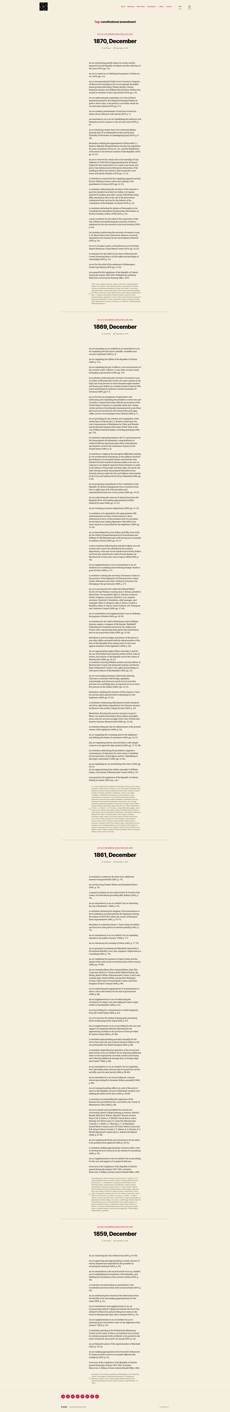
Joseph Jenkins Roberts (132, 1198)
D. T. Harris (122, 1187)
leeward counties (118, 295)
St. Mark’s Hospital (102, 1208)
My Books (131, 6)
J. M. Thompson (111, 808)
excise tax (103, 293)
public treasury (129, 1202)
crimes (106, 290)
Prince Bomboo (120, 819)
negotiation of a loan (110, 297)
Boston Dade (122, 791)
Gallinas (99, 806)
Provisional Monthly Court (114, 1202)
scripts (127, 821)
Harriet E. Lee (120, 806)
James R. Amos (103, 1378)
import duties (126, 293)
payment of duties (123, 816)
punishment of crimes (105, 299)
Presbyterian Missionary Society (102, 1381)
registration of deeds (117, 1204)
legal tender (95, 1200)
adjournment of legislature (108, 786)
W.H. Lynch (109, 827)
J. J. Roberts (99, 295)
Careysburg (116, 1183)
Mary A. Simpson (128, 814)
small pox (121, 1381)
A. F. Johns (94, 786)
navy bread (112, 816)
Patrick (108, 48)
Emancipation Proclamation (109, 801)
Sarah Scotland (119, 821)
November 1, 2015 (122, 862)
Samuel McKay (110, 1206)
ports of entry (99, 819)
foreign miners (118, 804)
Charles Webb (126, 1183)
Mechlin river (130, 1378)
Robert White (129, 1204)
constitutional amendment (106, 288)
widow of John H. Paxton (121, 827)
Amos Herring (119, 1178)
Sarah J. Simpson (107, 821)
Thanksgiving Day (134, 301)
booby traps (95, 1183)
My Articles (141, 6)
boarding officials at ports (129, 1180)
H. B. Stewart (122, 1193)
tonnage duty (122, 1208)
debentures (95, 799)
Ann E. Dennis (135, 786)
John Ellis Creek (108, 1198)
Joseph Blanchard (123, 808)
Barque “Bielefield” (130, 788)
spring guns (129, 1206)
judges (132, 808)
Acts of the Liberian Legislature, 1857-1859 (115, 1227)
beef (138, 788)
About (161, 6)
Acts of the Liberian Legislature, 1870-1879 (115, 34)
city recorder (101, 286)
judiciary (108, 295)
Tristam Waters (133, 1208)
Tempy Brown (129, 823)
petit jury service (100, 1202)
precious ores (109, 819)
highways (94, 1378)
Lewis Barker (128, 812)
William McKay (96, 1210)
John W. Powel (119, 1198)
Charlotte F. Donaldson (112, 793)
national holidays (96, 297)
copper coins (113, 1187)
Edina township (96, 1189)
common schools (129, 1185)
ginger (113, 806)
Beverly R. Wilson (114, 1180)
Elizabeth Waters (115, 1189)
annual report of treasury (107, 788)
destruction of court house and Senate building (124, 290)
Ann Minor (94, 788)
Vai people (101, 827)
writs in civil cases (108, 832)
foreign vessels (129, 804)
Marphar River (96, 814)
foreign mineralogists (106, 804)
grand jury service (111, 1193)
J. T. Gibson (133, 1195)
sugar (122, 823)
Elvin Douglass (126, 1189)
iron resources (101, 1195)
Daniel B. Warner (131, 1187)
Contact (169, 6)
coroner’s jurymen (123, 795)
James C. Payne (96, 1198)
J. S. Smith (125, 1195)
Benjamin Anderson (97, 791)
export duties (99, 1191)
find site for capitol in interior (113, 1191)
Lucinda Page (123, 1200)
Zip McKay (105, 1210)
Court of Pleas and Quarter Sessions (123, 797)
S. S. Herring (100, 1206)
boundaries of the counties (100, 1374)
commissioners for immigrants (114, 1185)
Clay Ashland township (113, 286)
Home (123, 6)
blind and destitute (111, 791)
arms (97, 284)
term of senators (120, 825)
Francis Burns (128, 1191)
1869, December (115, 326)
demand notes (104, 799)
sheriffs (117, 823)
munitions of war (129, 295)
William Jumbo (127, 829)
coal (127, 793)
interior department (132, 806)
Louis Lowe (114, 1200)
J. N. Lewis (117, 1195)
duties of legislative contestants (120, 799)
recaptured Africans (103, 1204)
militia (101, 816)
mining (106, 816)
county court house (122, 288)
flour (129, 801)
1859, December (115, 1233)
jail (104, 295)
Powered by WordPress (77, 1407)
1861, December (115, 854)
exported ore (122, 801)
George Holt (100, 1193)
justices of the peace (108, 810)
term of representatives (106, 825)
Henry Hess (130, 1193)
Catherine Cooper (133, 791)
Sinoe (115, 1381)
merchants (94, 816)
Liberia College (105, 1200)
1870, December (115, 41)
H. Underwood (129, 1376)
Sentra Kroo (110, 823)
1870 (93, 284)
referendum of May (119, 299)
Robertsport (100, 301)
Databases (151, 6)
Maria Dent (136, 812)
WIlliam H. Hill (134, 827)
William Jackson (96, 829)
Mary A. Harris (117, 814)
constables (95, 795)
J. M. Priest (110, 1195)
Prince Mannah (130, 819)
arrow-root (119, 788)
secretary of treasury (111, 301)
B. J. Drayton (129, 1178)
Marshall (131, 1200)
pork (93, 819)
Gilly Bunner (107, 806)
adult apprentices (97, 1178)
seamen (132, 821)
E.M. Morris (95, 293)
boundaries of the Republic (118, 1374)
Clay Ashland (101, 1376)
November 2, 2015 (122, 48)
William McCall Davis (98, 303)
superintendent (130, 1381)
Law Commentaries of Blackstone (112, 812)
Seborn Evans (120, 1206)
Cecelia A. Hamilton (97, 793)
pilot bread (133, 816)
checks (123, 793)
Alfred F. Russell (109, 1178)
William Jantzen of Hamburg (112, 829)
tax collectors (123, 301)
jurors (98, 810)
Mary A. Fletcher (106, 814)
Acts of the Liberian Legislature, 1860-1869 (115, 320)
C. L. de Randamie (106, 1183)
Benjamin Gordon (102, 1180)
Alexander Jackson (123, 786)
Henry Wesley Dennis (114, 293)
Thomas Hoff (113, 1208)
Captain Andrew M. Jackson (109, 284)
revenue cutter (96, 821)
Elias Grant (105, 1189)
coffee (132, 793)
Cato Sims (122, 284)
